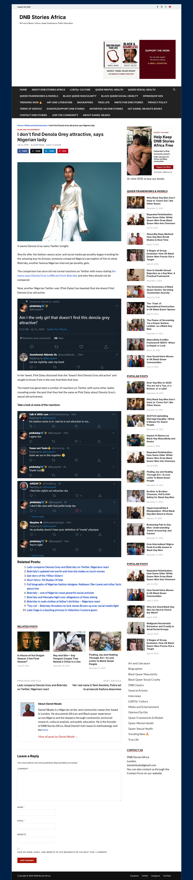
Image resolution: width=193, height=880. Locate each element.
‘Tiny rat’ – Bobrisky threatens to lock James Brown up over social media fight (73, 605)
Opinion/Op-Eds (153, 95)
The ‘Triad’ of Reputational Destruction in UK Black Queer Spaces (161, 306)
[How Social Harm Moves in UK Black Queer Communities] (136, 356)
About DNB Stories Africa (48, 89)
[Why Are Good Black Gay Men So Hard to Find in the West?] (136, 607)
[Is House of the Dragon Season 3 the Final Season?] (33, 642)
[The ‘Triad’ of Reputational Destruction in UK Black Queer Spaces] (136, 304)
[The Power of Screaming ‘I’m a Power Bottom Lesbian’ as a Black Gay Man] (136, 320)
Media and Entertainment (35, 125)
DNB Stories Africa (42, 17)
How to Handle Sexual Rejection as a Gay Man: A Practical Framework (161, 273)
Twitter (145, 875)
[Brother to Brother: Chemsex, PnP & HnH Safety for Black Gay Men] (136, 492)
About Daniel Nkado (96, 115)
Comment (23, 769)
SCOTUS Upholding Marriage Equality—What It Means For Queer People (160, 420)
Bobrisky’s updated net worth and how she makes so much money (66, 571)
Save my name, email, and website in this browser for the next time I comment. (62, 852)
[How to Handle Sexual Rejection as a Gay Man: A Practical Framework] (136, 270)
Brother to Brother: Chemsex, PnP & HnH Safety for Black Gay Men (160, 494)
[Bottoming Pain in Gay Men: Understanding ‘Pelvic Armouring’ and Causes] (136, 525)
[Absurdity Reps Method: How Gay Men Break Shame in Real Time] (136, 234)
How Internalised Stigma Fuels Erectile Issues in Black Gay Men (160, 547)
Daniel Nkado (38, 145)
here (45, 729)
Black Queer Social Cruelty (119, 95)
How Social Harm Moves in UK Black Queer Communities (160, 359)
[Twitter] (161, 6)
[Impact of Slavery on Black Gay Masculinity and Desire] (136, 436)
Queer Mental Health (109, 89)
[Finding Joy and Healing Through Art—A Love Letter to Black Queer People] (105, 642)
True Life (103, 102)
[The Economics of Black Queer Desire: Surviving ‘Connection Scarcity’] (136, 287)
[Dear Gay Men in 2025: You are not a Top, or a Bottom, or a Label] (136, 383)
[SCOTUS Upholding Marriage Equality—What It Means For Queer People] (136, 416)
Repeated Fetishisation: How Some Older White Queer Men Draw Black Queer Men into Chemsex (161, 219)
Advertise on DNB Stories (106, 108)
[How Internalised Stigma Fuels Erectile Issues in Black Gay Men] (136, 544)
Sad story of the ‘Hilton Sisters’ (45, 575)
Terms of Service (31, 108)
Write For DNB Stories (128, 102)
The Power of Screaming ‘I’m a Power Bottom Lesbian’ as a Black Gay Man (160, 324)
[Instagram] (165, 6)
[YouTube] (170, 6)
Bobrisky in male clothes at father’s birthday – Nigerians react (63, 601)
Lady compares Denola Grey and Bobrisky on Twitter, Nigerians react (68, 567)
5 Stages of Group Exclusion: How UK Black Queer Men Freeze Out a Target (160, 255)
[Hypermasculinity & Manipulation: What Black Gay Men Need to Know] (136, 508)
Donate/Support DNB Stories (66, 108)
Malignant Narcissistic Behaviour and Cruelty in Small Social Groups (160, 626)
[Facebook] (157, 6)
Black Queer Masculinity (79, 95)
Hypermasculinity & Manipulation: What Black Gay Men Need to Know (161, 511)
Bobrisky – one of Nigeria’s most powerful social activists (60, 592)
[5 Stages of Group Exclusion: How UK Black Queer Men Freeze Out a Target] (136, 251)
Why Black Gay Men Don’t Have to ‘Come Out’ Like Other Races (161, 200)
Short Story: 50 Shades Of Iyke (45, 579)
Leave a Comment (53, 145)
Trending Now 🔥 (31, 102)
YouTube (167, 875)
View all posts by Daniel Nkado (58, 736)
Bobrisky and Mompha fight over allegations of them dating (62, 597)
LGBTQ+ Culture (80, 89)
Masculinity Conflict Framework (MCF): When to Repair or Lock (161, 342)
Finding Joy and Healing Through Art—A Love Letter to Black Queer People (160, 476)
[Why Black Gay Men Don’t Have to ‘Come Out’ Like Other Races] (136, 198)
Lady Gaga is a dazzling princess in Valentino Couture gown (62, 610)
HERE (140, 178)
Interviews (134, 696)
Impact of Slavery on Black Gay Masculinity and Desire (161, 438)
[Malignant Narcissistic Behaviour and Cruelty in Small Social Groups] (136, 623)
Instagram (155, 875)
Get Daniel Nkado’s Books (145, 108)
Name (21, 807)
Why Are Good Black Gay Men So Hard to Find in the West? (160, 609)
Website (21, 834)
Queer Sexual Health (141, 89)
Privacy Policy (157, 102)
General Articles (138, 690)
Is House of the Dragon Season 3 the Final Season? (30, 658)
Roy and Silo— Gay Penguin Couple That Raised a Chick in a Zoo (67, 658)
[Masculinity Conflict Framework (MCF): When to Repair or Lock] (136, 340)
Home (23, 89)
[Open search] (174, 89)
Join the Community (65, 115)
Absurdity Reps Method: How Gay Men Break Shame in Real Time (160, 237)
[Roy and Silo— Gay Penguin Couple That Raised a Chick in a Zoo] (69, 642)
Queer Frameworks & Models (39, 95)
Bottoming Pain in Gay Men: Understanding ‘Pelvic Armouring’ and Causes (159, 529)
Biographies (85, 102)
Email (21, 821)
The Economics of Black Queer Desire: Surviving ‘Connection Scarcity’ (160, 289)
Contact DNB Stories (33, 115)
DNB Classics (136, 685)
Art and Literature (59, 102)
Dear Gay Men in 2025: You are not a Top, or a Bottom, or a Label (159, 385)
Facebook (134, 875)
